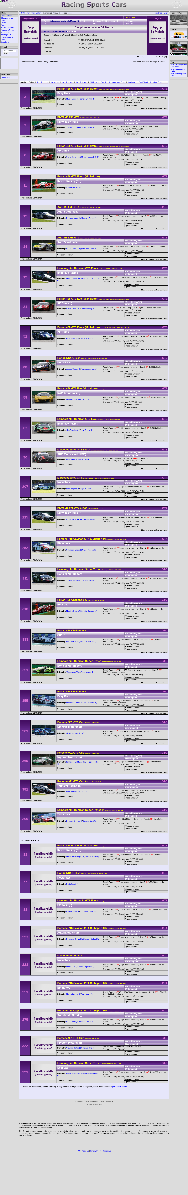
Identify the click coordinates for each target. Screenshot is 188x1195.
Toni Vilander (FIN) (88, 309)
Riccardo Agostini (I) (74, 218)
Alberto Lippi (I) (72, 399)
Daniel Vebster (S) (90, 703)
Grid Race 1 (94, 82)
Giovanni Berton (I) (73, 1048)
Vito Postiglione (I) (89, 249)
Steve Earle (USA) (73, 188)
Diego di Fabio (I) (86, 489)
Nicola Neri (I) (71, 519)
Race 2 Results (81, 82)
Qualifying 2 (143, 82)
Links (3, 40)
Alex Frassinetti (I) (73, 430)
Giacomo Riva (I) (87, 1048)
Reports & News (7, 30)
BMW (60, 117)
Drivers (4, 23)
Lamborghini (65, 268)
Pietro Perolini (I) (72, 912)
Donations (5, 42)
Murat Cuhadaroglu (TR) (75, 857)
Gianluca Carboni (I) (91, 939)
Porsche (62, 538)
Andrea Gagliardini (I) (85, 967)
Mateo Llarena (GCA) (74, 278)
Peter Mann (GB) (72, 338)
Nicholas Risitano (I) (88, 642)
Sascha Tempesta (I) (74, 580)
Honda (61, 357)
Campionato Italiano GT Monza (94, 27)
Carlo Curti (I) (81, 791)
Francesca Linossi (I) (74, 703)
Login (166, 13)
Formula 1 (5, 32)
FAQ (79, 1151)
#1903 (83, 508)
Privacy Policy (95, 1151)
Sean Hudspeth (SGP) (91, 157)
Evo (85, 449)
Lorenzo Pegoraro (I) (74, 1073)
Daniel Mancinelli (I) (74, 249)
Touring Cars (6, 35)
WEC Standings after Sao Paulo (178, 66)
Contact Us (106, 1151)
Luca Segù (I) (71, 459)
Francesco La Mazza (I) (75, 762)
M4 (66, 508)
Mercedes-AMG (66, 449)
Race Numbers (42, 82)
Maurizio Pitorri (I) (73, 611)
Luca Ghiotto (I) (86, 430)
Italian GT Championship (55, 31)
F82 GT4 (73, 508)
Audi (60, 207)
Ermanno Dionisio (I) (74, 821)
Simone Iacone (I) (89, 580)
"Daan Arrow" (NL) (73, 672)
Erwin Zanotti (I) (72, 884)
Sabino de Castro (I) (74, 550)
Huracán (79, 268)
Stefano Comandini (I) (74, 127)
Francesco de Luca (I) (89, 369)
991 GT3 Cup (76, 722)
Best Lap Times (156, 82)
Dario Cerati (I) (72, 1022)
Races (3, 25)
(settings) (158, 13)
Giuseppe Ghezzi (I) (85, 1022)
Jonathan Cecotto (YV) (88, 912)
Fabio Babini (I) (86, 994)
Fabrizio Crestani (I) (86, 99)
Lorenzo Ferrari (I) (89, 218)
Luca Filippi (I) (83, 399)
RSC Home (24, 13)
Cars (3, 20)
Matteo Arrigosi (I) (89, 550)
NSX (69, 357)
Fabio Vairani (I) (87, 672)
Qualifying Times (118, 82)
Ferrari (61, 88)
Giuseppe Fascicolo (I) (86, 519)
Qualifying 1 (132, 82)
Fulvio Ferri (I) (71, 967)
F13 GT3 (73, 117)
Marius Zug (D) (89, 127)
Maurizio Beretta (158, 57)
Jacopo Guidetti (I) (73, 369)
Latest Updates (7, 37)
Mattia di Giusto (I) (73, 994)
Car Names (54, 82)
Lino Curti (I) (71, 791)
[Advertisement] (9, 63)
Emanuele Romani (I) (74, 939)
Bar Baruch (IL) (83, 459)
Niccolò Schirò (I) (92, 857)
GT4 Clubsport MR (95, 538)
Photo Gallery (36, 13)
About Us (85, 1151)
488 (68, 88)
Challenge (77, 599)
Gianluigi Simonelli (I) (88, 611)
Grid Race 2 (105, 82)
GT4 (79, 477)
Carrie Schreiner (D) (74, 157)
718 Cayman (75, 538)
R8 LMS (69, 207)
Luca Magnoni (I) (72, 489)
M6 (66, 117)
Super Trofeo (92, 569)
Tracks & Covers (7, 28)
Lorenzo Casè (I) (86, 338)
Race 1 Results (67, 82)
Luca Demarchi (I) (73, 642)
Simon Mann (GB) (73, 309)
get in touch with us (119, 1087)
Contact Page (6, 77)
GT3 (76, 207)
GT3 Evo (76, 88)
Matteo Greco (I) (72, 99)
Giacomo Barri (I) (89, 821)
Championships (7, 18)
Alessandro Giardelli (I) (75, 733)
